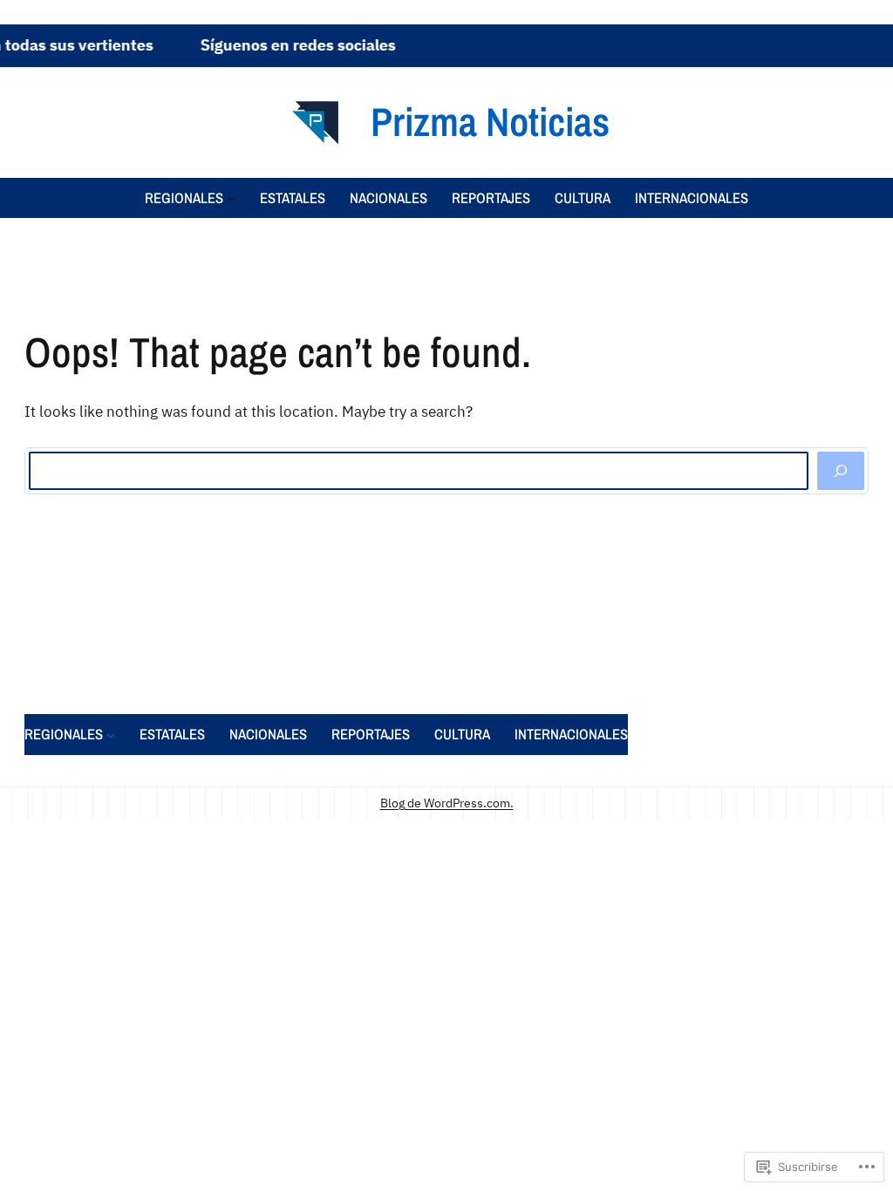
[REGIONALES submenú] (231, 198)
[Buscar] (840, 471)
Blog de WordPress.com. (447, 802)
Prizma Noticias (490, 121)
